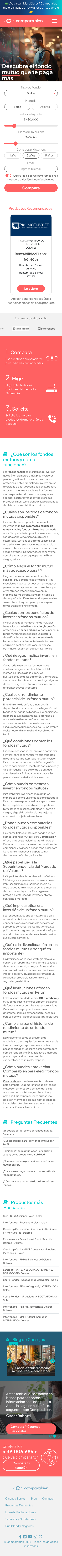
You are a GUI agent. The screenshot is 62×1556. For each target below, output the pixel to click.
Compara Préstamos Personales (25, 1429)
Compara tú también (21, 1465)
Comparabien (48, 836)
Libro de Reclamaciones (20, 1512)
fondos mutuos (16, 471)
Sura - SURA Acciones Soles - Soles (22, 1215)
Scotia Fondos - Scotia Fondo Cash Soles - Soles (30, 1279)
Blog (34, 1498)
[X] (41, 1537)
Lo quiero (31, 288)
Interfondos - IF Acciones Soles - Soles (25, 1222)
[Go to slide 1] (50, 1436)
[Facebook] (20, 1537)
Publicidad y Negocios (19, 1526)
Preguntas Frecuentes (19, 1505)
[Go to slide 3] (58, 1436)
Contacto (48, 1498)
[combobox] (31, 93)
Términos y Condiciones (40, 179)
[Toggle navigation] (54, 21)
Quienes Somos (15, 1498)
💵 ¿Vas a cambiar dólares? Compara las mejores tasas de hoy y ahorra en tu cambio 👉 (31, 7)
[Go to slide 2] (54, 1436)
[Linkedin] (25, 1537)
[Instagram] (35, 1537)
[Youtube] (30, 1537)
